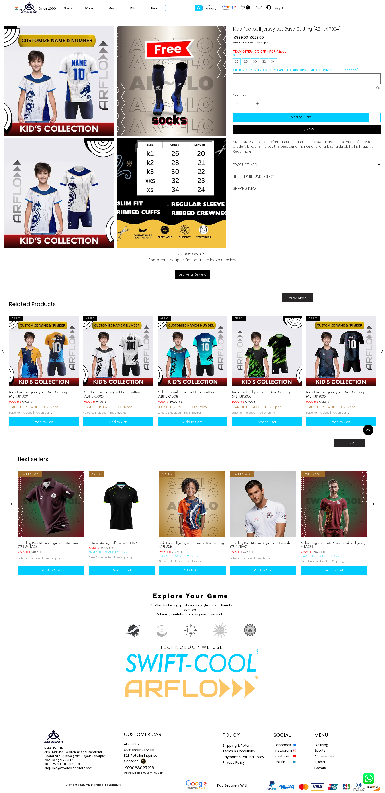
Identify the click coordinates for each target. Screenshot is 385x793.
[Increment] (257, 103)
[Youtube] (295, 756)
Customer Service (139, 749)
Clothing (321, 744)
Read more (242, 151)
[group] (192, 371)
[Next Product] (382, 351)
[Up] (368, 430)
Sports (319, 750)
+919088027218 (138, 768)
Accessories (324, 756)
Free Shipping (262, 42)
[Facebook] (295, 745)
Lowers (320, 767)
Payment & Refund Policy (243, 756)
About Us (131, 744)
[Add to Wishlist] (376, 117)
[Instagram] (295, 750)
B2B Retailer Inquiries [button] (141, 755)
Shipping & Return (237, 745)
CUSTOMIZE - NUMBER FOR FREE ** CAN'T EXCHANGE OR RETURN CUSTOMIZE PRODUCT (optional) (295, 70)
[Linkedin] (295, 761)
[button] (246, 7)
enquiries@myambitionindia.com (68, 768)
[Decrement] (236, 103)
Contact (131, 761)
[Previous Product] (2, 351)
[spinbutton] (247, 103)
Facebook (283, 744)
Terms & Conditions (239, 751)
